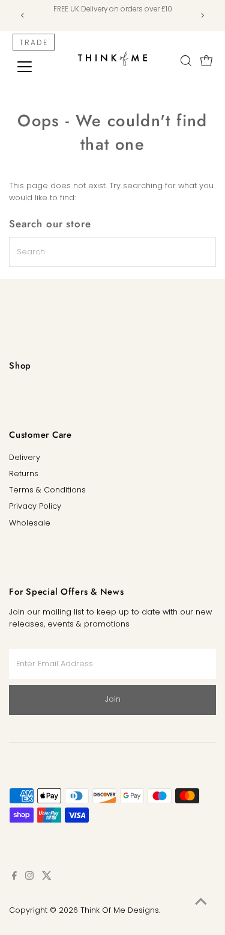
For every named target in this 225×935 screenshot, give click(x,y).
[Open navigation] (34, 67)
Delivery (24, 457)
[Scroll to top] (201, 902)
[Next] (202, 15)
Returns (23, 473)
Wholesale (29, 523)
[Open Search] (186, 60)
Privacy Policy (35, 506)
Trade (33, 42)
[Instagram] (29, 877)
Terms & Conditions (47, 490)
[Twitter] (47, 877)
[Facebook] (14, 877)
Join (113, 699)
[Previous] (22, 15)
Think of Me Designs (119, 910)
